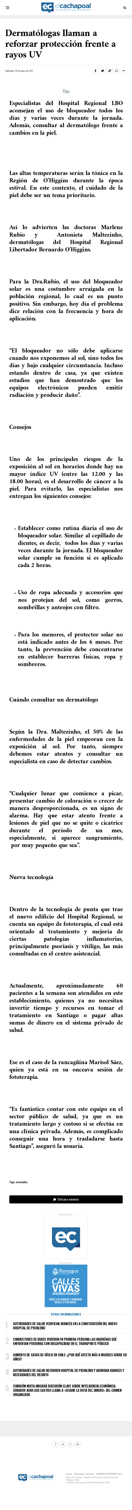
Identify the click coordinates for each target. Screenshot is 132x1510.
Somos (69, 1473)
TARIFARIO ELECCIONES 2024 (109, 1473)
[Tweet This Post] (103, 71)
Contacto (90, 1473)
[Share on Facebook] (95, 71)
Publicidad (79, 1473)
